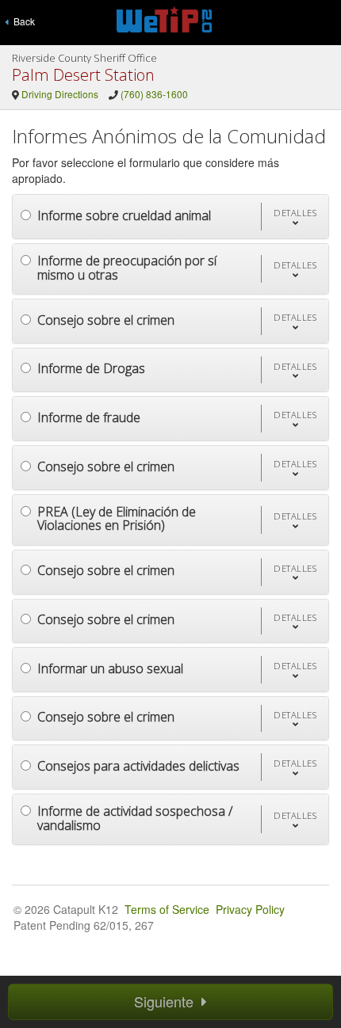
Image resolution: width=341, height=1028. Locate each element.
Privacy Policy (250, 909)
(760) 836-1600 (154, 94)
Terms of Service (167, 909)
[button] (294, 216)
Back (22, 21)
